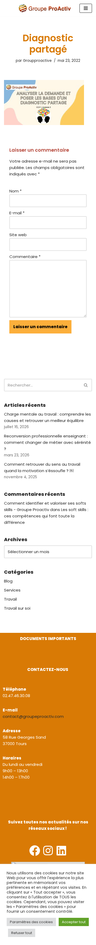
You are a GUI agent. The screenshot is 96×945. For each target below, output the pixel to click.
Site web (18, 235)
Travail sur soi (17, 608)
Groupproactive (37, 60)
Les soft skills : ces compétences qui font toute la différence (46, 516)
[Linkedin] (61, 850)
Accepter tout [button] (74, 921)
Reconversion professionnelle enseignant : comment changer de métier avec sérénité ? (47, 442)
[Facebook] (34, 850)
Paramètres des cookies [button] (31, 921)
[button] (5, 658)
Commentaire (25, 256)
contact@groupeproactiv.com (33, 716)
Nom (15, 191)
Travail (10, 599)
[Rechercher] (86, 385)
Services (12, 590)
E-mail (17, 213)
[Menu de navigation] (85, 8)
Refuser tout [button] (21, 932)
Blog (8, 581)
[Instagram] (48, 850)
